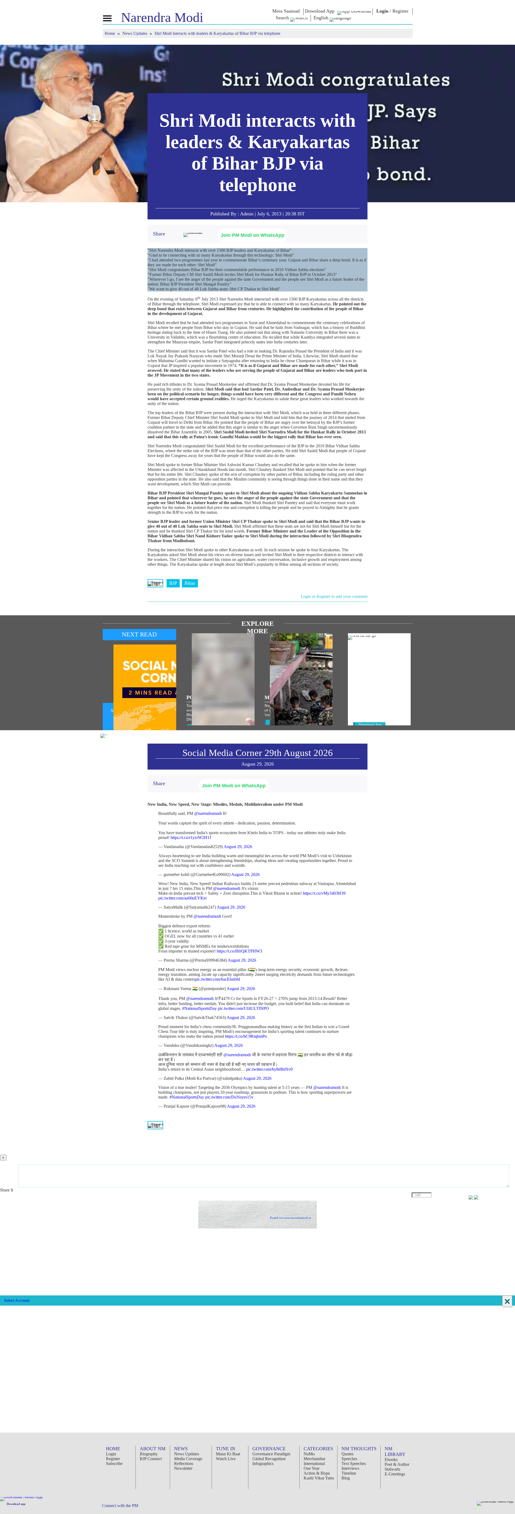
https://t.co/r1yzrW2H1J (191, 837)
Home (110, 33)
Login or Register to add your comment (334, 596)
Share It (7, 1190)
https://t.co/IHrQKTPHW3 (239, 951)
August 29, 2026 (238, 846)
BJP (173, 583)
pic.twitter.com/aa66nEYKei (182, 898)
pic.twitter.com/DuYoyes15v (229, 1097)
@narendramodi (208, 813)
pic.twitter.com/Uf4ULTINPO (243, 1008)
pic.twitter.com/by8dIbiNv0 (269, 1069)
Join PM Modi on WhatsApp (252, 235)
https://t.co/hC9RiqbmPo (246, 1036)
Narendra (162, 17)
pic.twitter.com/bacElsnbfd (217, 979)
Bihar (190, 583)
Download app (16, 1503)
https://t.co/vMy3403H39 (324, 893)
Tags (155, 583)
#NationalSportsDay (199, 1008)
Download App (370, 725)
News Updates (135, 33)
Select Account (17, 1300)
